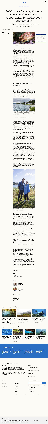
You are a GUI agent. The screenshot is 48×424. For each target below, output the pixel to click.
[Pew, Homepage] (24, 2)
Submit (44, 383)
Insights (3, 380)
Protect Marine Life (13, 327)
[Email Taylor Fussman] (13, 300)
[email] (6, 34)
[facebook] (2, 34)
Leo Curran (19, 288)
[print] (8, 34)
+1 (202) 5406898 (16, 299)
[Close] (46, 421)
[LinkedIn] (31, 391)
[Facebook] (28, 391)
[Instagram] (30, 391)
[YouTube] (34, 391)
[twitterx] (5, 34)
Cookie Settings (36, 420)
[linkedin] (4, 34)
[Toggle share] (45, 31)
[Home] (10, 363)
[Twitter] (33, 391)
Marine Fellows (14, 307)
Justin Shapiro (20, 283)
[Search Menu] (43, 2)
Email (29, 381)
